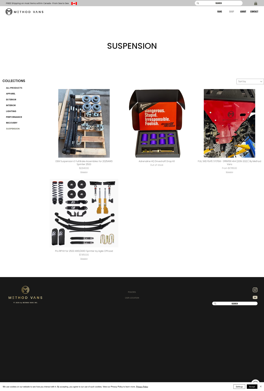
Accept (252, 386)
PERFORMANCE (14, 117)
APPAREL (10, 93)
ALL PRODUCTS (14, 87)
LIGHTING (11, 111)
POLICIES (132, 292)
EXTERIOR (11, 99)
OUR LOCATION (132, 297)
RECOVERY (11, 122)
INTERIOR (11, 105)
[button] (255, 3)
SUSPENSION (13, 128)
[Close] (260, 386)
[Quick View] (84, 123)
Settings (239, 386)
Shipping (84, 172)
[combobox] (250, 81)
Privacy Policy (142, 386)
